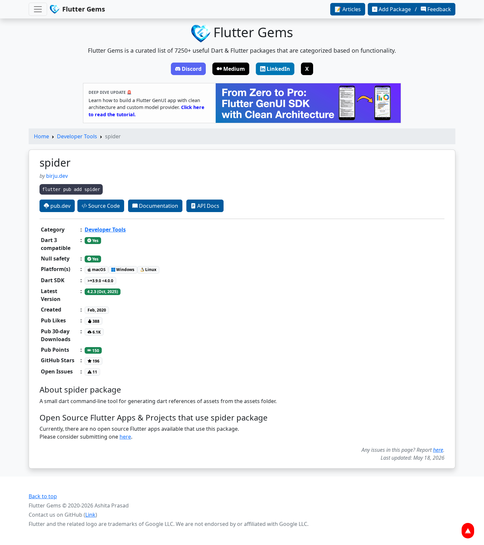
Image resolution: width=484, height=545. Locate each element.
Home (41, 136)
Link (90, 514)
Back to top (43, 496)
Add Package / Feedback (415, 9)
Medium (234, 68)
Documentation (158, 205)
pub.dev (59, 205)
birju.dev (57, 175)
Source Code (103, 205)
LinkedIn (278, 68)
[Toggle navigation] (38, 9)
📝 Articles (348, 9)
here (125, 436)
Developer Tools (77, 136)
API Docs (207, 205)
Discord (192, 68)
